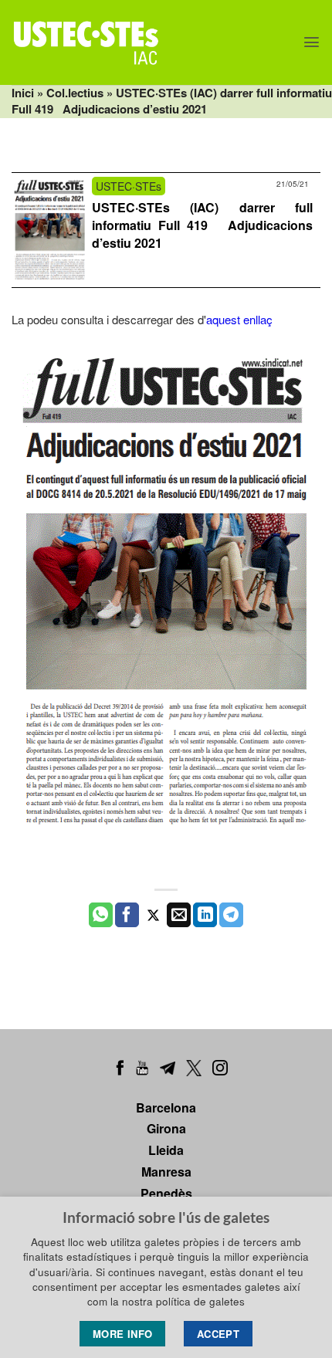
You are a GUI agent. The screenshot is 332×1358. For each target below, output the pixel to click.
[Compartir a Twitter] (153, 915)
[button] (311, 42)
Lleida (166, 1150)
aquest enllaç (239, 319)
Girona (166, 1128)
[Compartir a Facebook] (127, 915)
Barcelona (166, 1107)
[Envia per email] (179, 915)
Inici (23, 92)
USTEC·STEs (128, 186)
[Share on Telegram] (231, 915)
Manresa (166, 1171)
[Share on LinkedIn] (205, 915)
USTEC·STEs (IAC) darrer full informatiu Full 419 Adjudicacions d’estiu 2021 (202, 225)
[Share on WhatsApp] (101, 915)
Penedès (166, 1193)
